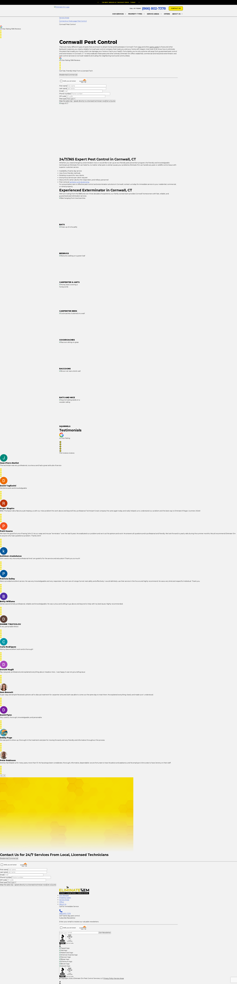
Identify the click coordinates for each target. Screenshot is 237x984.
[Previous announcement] (98, 2)
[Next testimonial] (4, 775)
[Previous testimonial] (1, 775)
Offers (61, 902)
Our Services (64, 895)
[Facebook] (118, 945)
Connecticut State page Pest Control (73, 21)
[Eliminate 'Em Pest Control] (118, 890)
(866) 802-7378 (154, 8)
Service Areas (64, 18)
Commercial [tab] (72, 75)
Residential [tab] (63, 75)
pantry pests (154, 47)
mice (139, 47)
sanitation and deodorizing (79, 182)
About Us (62, 904)
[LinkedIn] (118, 946)
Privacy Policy (108, 978)
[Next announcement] (139, 2)
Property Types (65, 897)
